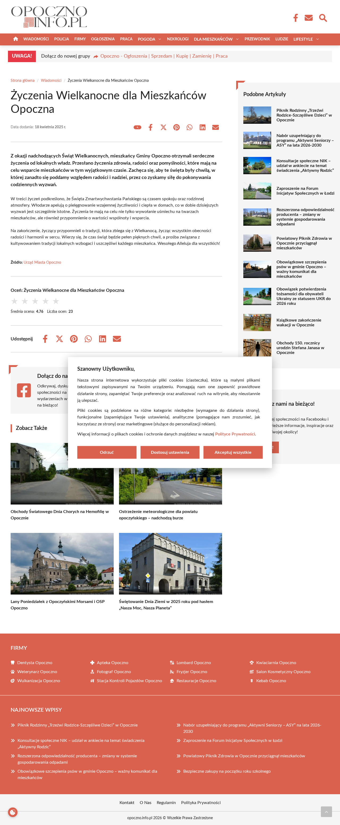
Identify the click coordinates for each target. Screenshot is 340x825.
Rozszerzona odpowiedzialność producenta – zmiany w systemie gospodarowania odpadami (305, 217)
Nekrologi (178, 39)
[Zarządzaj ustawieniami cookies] (13, 812)
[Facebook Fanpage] (294, 17)
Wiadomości (36, 39)
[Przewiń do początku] (326, 811)
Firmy (80, 39)
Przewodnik (257, 39)
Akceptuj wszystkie (233, 452)
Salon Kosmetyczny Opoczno (283, 672)
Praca (126, 39)
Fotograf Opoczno (114, 672)
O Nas (145, 803)
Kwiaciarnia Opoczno (276, 663)
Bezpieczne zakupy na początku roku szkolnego (227, 771)
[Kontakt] (308, 17)
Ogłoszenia (103, 39)
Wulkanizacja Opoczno (38, 681)
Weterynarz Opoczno (37, 672)
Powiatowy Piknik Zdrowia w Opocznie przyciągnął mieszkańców (304, 243)
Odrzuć (107, 452)
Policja (61, 39)
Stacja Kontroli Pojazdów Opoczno (129, 681)
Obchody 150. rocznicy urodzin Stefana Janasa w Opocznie (300, 348)
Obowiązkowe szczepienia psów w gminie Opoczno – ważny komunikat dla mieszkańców (301, 269)
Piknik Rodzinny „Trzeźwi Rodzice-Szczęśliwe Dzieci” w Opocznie (304, 115)
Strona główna (23, 81)
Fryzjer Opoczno (192, 672)
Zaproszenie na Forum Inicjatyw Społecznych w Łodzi (305, 190)
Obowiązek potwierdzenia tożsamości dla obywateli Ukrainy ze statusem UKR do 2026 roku (304, 296)
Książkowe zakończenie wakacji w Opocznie (299, 322)
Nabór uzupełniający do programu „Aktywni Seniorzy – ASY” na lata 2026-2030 (305, 140)
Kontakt (127, 803)
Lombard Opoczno (194, 663)
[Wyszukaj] (322, 17)
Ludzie (281, 39)
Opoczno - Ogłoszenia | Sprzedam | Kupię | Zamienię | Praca (164, 56)
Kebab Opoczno (271, 681)
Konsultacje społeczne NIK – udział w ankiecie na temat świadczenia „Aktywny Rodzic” (305, 166)
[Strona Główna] (16, 39)
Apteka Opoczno (112, 663)
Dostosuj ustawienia (170, 452)
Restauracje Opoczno (196, 681)
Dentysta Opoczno (34, 663)
